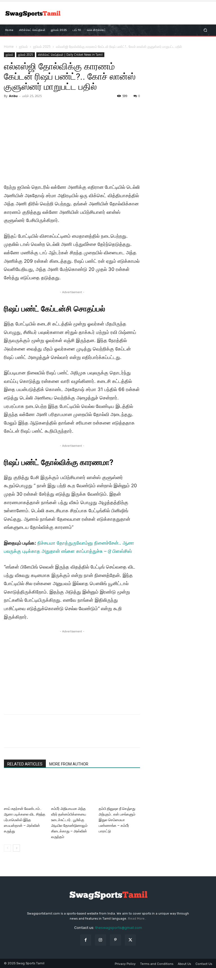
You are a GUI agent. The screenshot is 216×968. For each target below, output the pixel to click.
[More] (62, 736)
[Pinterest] (35, 736)
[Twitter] (22, 736)
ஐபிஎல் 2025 (42, 46)
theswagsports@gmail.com (118, 928)
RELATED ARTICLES (24, 764)
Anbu (13, 96)
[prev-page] (7, 848)
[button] (205, 30)
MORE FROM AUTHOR (68, 764)
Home (9, 46)
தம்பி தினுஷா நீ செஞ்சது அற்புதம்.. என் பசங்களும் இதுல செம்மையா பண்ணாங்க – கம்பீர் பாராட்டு (117, 820)
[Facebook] (9, 736)
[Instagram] (100, 940)
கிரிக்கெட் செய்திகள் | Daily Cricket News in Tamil (70, 55)
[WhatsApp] (48, 736)
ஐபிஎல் (23, 46)
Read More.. (137, 918)
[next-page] (16, 848)
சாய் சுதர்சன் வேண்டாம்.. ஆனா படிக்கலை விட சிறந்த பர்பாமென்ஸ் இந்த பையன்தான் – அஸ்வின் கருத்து (24, 820)
